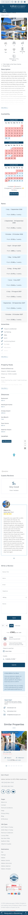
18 (6, 178)
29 (22, 135)
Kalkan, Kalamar (6, 866)
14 (14, 175)
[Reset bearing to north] (25, 445)
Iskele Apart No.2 (9, 512)
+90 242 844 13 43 (11, 711)
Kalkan (3, 857)
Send (14, 618)
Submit (14, 665)
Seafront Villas (5, 841)
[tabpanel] (14, 530)
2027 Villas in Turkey (7, 827)
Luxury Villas (5, 835)
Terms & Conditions (7, 807)
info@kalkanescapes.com (14, 714)
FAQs (2, 810)
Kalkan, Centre (5, 860)
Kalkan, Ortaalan (6, 869)
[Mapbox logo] (5, 471)
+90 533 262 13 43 (11, 707)
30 (6, 138)
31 (9, 138)
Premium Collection (7, 832)
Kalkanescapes (10, 903)
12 (9, 175)
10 (22, 173)
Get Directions (6, 441)
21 (9, 155)
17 (22, 175)
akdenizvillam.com (6, 794)
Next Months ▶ (14, 193)
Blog (2, 816)
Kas (2, 852)
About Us (4, 802)
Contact (3, 805)
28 (14, 180)
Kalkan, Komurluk (6, 863)
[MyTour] (17, 6)
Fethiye (3, 855)
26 (9, 180)
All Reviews (4, 819)
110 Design (13, 910)
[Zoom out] (25, 443)
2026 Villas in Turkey (7, 830)
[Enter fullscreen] (25, 448)
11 (6, 175)
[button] (3, 6)
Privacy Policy (5, 813)
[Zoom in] (25, 441)
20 (6, 155)
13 (11, 175)
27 (11, 180)
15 (17, 175)
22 (11, 155)
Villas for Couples (6, 844)
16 (19, 175)
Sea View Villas (5, 838)
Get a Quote (5, 2)
